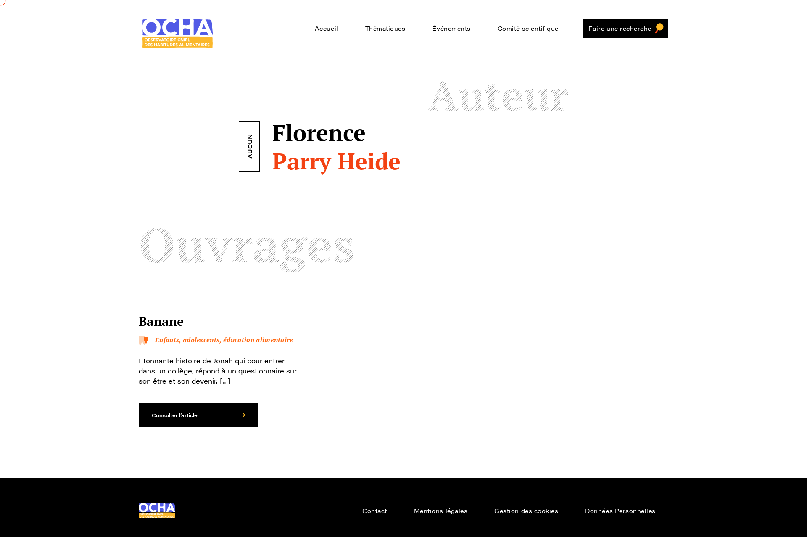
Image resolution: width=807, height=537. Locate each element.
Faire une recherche (619, 28)
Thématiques (385, 28)
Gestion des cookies (526, 510)
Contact (374, 510)
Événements (451, 28)
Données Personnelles (620, 510)
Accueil (326, 28)
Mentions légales (441, 510)
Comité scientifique (528, 28)
